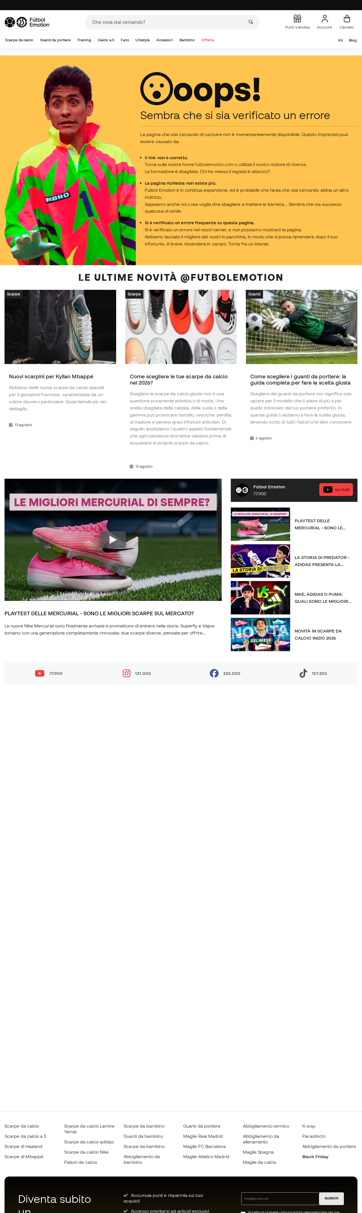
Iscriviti (342, 489)
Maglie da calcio (259, 1162)
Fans (125, 40)
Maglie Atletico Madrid (206, 1156)
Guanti (254, 294)
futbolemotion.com (214, 164)
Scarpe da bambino (144, 1125)
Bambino (187, 40)
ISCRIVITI (331, 1198)
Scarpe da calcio (19, 40)
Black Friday (315, 1156)
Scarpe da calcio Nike (86, 1151)
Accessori (164, 40)
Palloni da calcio (80, 1162)
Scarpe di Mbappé (24, 1156)
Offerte (208, 40)
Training (84, 40)
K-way (308, 1125)
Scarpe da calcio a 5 (25, 1136)
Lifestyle (142, 40)
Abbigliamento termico (266, 1125)
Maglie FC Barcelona (204, 1146)
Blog (353, 40)
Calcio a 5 (106, 40)
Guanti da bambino (143, 1136)
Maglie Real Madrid (203, 1136)
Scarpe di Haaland (23, 1146)
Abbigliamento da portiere (329, 1146)
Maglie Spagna (258, 1151)
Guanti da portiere (55, 40)
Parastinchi (313, 1136)
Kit (340, 40)
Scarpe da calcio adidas (89, 1141)
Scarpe (13, 294)
